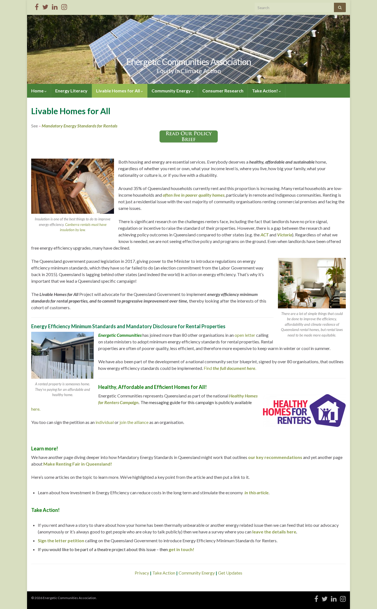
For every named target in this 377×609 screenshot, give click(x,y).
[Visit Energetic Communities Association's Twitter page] (45, 6)
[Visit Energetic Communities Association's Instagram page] (64, 6)
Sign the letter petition (61, 540)
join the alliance (134, 422)
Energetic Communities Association (188, 61)
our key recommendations (275, 457)
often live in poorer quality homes (193, 194)
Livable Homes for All (118, 90)
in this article (256, 492)
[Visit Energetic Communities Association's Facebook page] (37, 6)
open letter (245, 335)
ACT (265, 234)
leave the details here (274, 531)
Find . (230, 368)
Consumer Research (222, 90)
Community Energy (172, 90)
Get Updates (229, 572)
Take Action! (265, 90)
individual (104, 422)
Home (37, 90)
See (35, 125)
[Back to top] (364, 596)
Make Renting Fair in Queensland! (77, 463)
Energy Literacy (71, 90)
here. (35, 409)
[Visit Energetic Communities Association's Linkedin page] (55, 6)
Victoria (284, 234)
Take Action (163, 572)
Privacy (142, 572)
